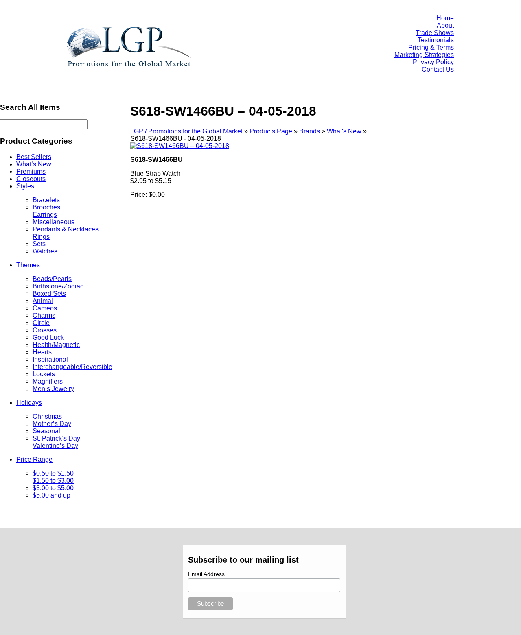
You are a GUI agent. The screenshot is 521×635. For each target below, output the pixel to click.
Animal (43, 300)
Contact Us (438, 69)
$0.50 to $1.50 (53, 473)
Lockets (44, 374)
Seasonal (46, 431)
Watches (45, 251)
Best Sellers (33, 156)
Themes (28, 265)
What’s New (33, 164)
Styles (25, 186)
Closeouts (31, 178)
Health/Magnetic (56, 344)
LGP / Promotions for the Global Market (186, 131)
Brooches (46, 207)
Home (445, 18)
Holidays (29, 402)
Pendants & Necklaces (66, 229)
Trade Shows (435, 32)
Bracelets (46, 199)
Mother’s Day (52, 423)
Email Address (206, 574)
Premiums (31, 171)
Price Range (34, 459)
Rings (41, 236)
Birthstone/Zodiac (58, 286)
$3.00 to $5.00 (53, 487)
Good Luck (48, 337)
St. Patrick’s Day (56, 438)
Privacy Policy (433, 62)
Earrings (45, 214)
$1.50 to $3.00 (53, 480)
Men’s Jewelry (53, 388)
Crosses (45, 330)
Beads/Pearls (52, 278)
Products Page (271, 131)
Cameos (45, 308)
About (445, 25)
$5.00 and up (51, 495)
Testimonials (436, 40)
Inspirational (50, 359)
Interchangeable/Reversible (72, 366)
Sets (39, 243)
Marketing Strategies (424, 54)
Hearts (42, 352)
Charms (44, 315)
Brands (309, 131)
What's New (344, 131)
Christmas (47, 416)
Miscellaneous (53, 221)
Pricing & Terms (431, 47)
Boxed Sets (49, 293)
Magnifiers (48, 381)
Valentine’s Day (55, 445)
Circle (41, 322)
